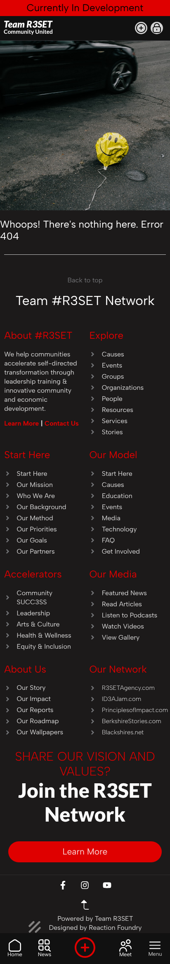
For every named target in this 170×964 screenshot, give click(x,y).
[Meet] (125, 945)
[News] (44, 945)
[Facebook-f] (63, 885)
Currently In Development (84, 8)
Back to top (85, 280)
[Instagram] (85, 885)
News (44, 955)
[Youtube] (107, 885)
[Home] (15, 945)
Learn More (22, 423)
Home (14, 955)
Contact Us (62, 423)
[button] (141, 28)
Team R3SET (28, 27)
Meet (125, 955)
